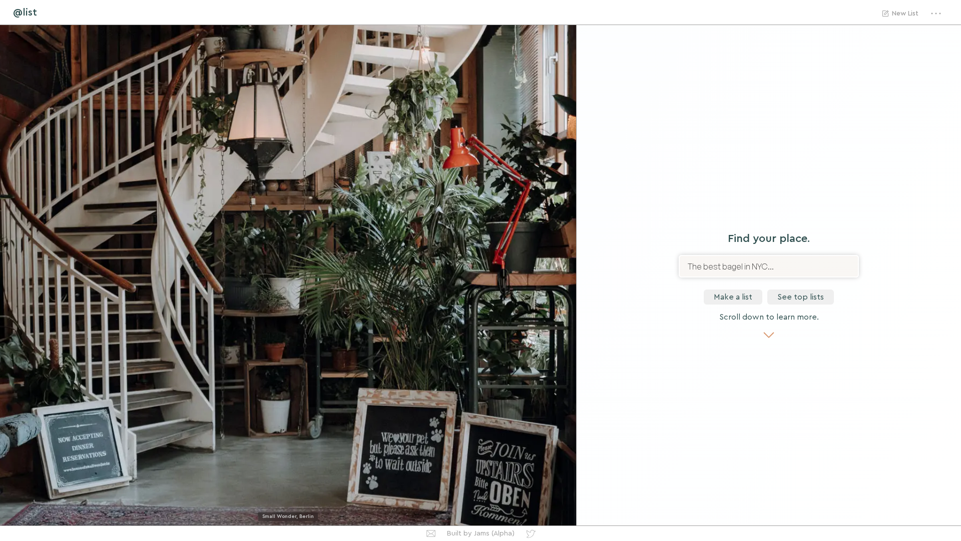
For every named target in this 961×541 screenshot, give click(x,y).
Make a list (733, 297)
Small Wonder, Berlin (288, 516)
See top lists (800, 297)
